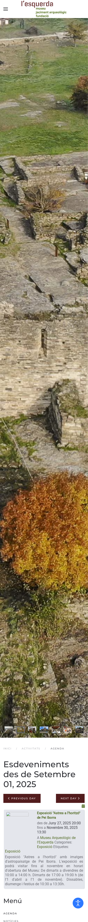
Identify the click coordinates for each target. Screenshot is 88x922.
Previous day (23, 798)
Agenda (10, 913)
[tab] (9, 729)
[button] (5, 9)
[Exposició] (17, 829)
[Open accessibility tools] (78, 903)
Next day (69, 798)
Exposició (44, 847)
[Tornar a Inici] (44, 9)
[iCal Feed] (83, 806)
